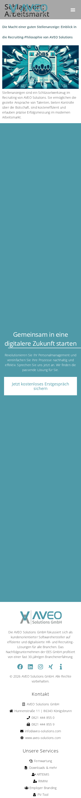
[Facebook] (20, 666)
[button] (73, 9)
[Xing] (51, 666)
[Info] (61, 666)
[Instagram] (40, 666)
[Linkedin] (30, 666)
